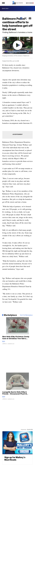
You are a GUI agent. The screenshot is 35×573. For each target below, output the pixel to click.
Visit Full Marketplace (26, 315)
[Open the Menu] (3, 2)
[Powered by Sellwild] (30, 429)
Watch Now (29, 3)
